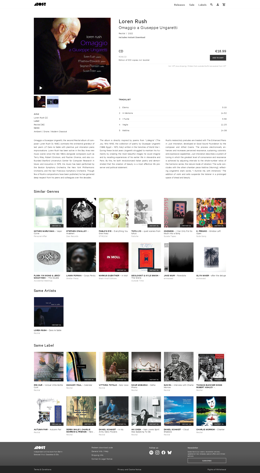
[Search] (211, 4)
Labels (203, 4)
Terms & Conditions (42, 469)
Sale (191, 4)
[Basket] (224, 4)
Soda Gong (201, 236)
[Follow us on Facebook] (163, 453)
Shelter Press (72, 278)
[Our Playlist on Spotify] (151, 453)
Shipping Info (97, 455)
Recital (37, 124)
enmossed (168, 278)
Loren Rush (39, 117)
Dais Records (72, 236)
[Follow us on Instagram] (157, 453)
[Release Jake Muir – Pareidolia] (179, 257)
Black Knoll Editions (108, 278)
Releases (179, 4)
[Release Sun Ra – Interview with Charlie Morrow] (179, 367)
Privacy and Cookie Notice (129, 469)
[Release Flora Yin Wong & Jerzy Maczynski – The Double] (49, 257)
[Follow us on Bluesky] (170, 453)
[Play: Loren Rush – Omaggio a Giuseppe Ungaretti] (41, 88)
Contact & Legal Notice (102, 458)
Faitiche (135, 236)
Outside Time (137, 280)
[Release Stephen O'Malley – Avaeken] (81, 213)
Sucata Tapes (170, 236)
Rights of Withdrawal (217, 469)
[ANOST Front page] (40, 5)
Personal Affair (40, 236)
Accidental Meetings (43, 280)
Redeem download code (102, 447)
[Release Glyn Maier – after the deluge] (211, 257)
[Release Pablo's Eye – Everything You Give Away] (114, 213)
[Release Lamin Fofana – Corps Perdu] (81, 257)
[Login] (217, 4)
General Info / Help (100, 451)
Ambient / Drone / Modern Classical (50, 131)
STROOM (103, 236)
